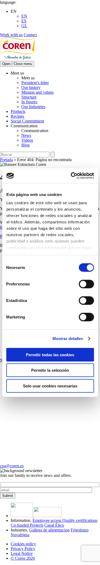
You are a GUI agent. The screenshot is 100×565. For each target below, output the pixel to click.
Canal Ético (54, 525)
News (26, 135)
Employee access (47, 520)
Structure (29, 97)
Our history (31, 87)
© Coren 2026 (23, 558)
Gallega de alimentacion (49, 530)
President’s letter (35, 82)
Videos (27, 140)
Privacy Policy (23, 548)
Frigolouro (80, 530)
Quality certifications (79, 520)
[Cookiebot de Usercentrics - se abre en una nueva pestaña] (71, 175)
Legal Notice (22, 553)
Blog (25, 145)
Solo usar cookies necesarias (50, 385)
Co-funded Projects (27, 525)
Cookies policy (23, 544)
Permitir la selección (50, 370)
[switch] (86, 284)
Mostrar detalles (68, 338)
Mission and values (37, 92)
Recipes (17, 116)
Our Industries (33, 106)
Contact (30, 34)
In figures (29, 102)
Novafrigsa (20, 535)
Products (18, 111)
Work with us (11, 34)
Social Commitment (27, 121)
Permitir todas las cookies (50, 354)
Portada (6, 159)
